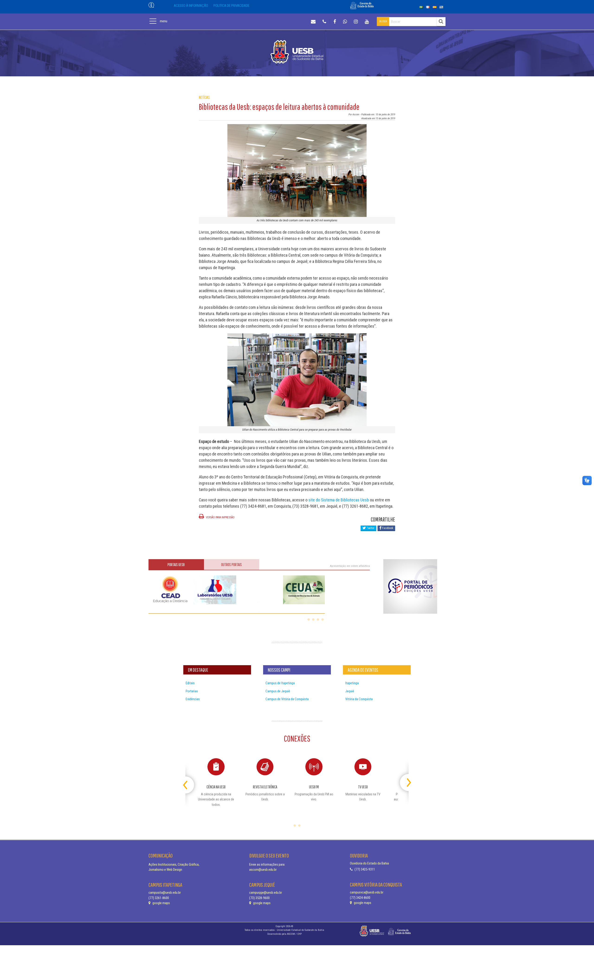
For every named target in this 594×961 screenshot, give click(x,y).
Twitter (370, 528)
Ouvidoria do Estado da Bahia (369, 863)
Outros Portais (231, 564)
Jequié (349, 691)
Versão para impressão (220, 517)
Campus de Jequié (277, 691)
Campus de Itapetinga (280, 683)
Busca (383, 21)
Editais (190, 683)
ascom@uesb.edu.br (263, 869)
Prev (189, 781)
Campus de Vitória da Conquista (287, 699)
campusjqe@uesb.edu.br (265, 892)
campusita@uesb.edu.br (164, 892)
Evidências (193, 699)
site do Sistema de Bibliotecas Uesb (338, 499)
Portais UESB (176, 564)
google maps (161, 903)
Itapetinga (352, 683)
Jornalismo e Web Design (165, 869)
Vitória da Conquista (359, 699)
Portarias (192, 691)
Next (404, 781)
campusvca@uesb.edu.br (366, 892)
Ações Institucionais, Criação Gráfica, (173, 864)
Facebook (387, 528)
